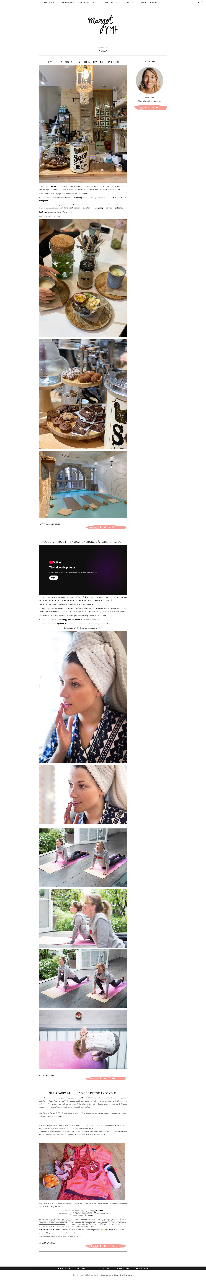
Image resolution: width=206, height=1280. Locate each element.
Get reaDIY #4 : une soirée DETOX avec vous (83, 1093)
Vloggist (66, 620)
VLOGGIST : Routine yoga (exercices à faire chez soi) (83, 541)
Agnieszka (61, 624)
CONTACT (154, 2)
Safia (85, 597)
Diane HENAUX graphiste (123, 1275)
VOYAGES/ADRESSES (111, 2)
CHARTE (142, 2)
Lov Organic (88, 1215)
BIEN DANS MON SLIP (87, 2)
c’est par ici (75, 620)
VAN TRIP (130, 2)
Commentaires (46, 1076)
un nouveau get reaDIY (73, 1098)
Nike (94, 1212)
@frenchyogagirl (96, 1210)
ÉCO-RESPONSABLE (66, 2)
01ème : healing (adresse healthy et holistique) (83, 61)
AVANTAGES (49, 2)
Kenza (79, 597)
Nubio (76, 1214)
